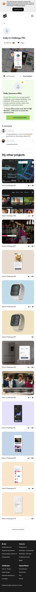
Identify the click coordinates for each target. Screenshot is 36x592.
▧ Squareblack (12, 585)
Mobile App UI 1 (23, 547)
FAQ (20, 575)
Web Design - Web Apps (25, 553)
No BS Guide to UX (7, 547)
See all (20, 560)
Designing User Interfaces (8, 550)
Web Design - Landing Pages (26, 550)
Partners (21, 578)
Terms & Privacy (23, 569)
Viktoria (8, 43)
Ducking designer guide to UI (9, 553)
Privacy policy (21, 5)
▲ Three (20, 585)
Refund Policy (22, 572)
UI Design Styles (6, 557)
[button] (4, 23)
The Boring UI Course (24, 557)
